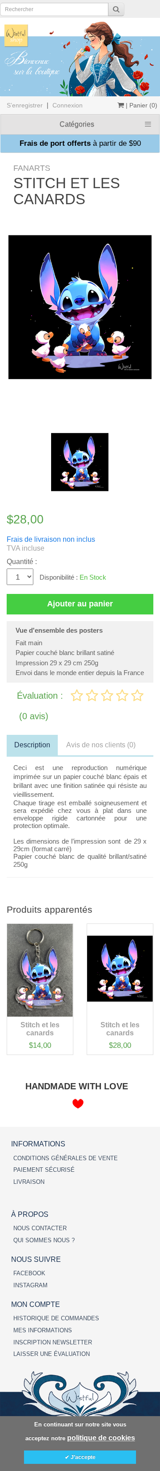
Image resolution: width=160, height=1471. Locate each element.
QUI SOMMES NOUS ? (44, 1240)
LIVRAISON (28, 1181)
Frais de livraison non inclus (51, 539)
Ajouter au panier (80, 603)
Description (32, 745)
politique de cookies (101, 1438)
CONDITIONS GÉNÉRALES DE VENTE (65, 1158)
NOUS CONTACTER (40, 1228)
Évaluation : (41, 695)
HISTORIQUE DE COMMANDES (56, 1318)
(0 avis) (33, 716)
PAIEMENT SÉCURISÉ (44, 1169)
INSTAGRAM (30, 1285)
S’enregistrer (25, 105)
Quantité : (22, 561)
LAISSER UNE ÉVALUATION (51, 1354)
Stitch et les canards (40, 1029)
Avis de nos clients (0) (101, 745)
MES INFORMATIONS (42, 1330)
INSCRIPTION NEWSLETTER (52, 1342)
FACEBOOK (29, 1273)
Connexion (67, 105)
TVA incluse (25, 548)
